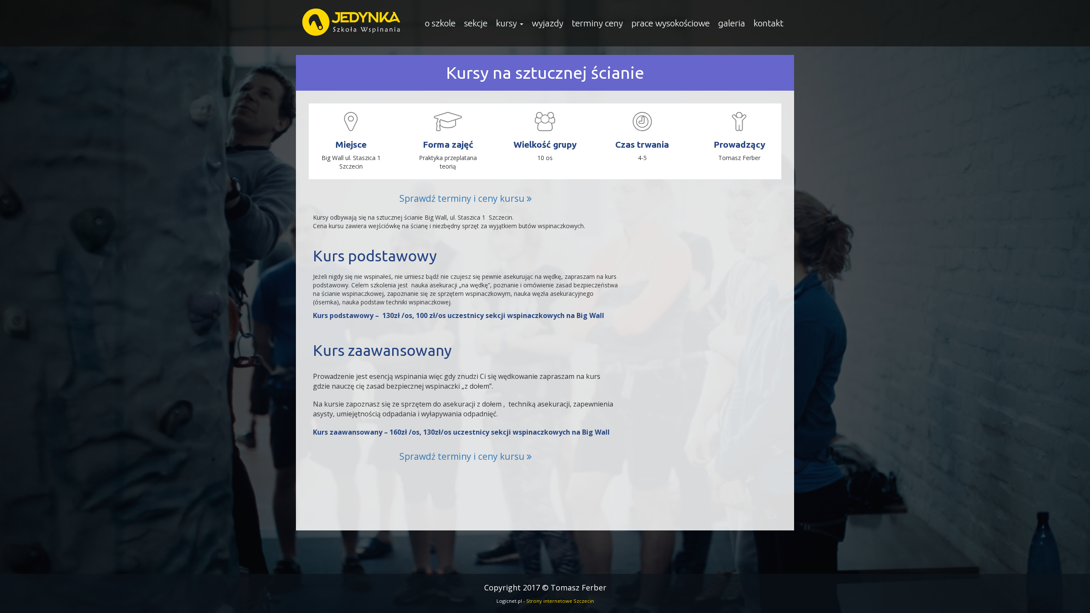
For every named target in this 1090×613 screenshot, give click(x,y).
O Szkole (440, 23)
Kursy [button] (507, 23)
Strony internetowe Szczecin (560, 601)
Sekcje (476, 23)
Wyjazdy (547, 23)
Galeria (731, 23)
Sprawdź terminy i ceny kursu (463, 198)
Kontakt (768, 23)
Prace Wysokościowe (670, 23)
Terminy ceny (597, 23)
